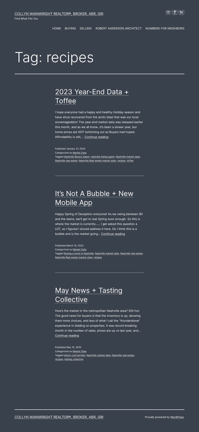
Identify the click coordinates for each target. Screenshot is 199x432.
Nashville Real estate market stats (97, 160)
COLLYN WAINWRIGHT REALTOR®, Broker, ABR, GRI (59, 14)
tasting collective (73, 359)
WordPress (177, 417)
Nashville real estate (66, 160)
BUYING (70, 28)
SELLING (86, 28)
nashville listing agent (103, 156)
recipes (121, 160)
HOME (56, 28)
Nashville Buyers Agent (76, 156)
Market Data (79, 152)
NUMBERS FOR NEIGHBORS (165, 28)
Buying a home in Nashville (79, 253)
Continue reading (96, 137)
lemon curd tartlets (74, 355)
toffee (130, 160)
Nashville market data (128, 156)
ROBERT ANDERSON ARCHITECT (119, 28)
